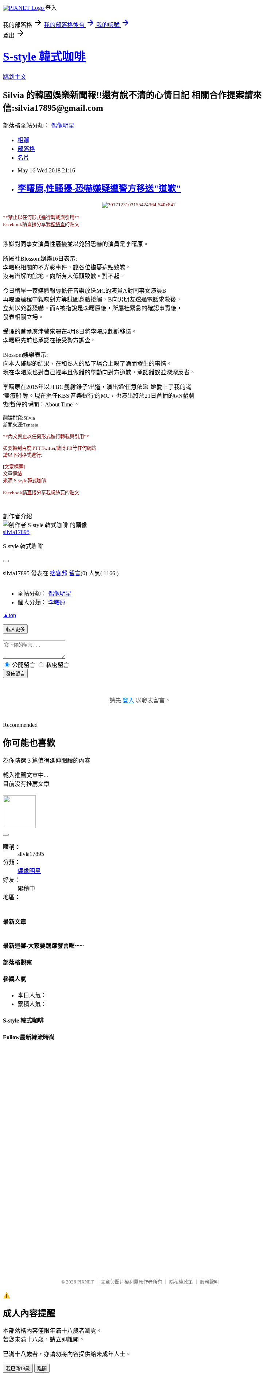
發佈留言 (15, 674)
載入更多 (15, 629)
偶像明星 (62, 125)
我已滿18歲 (18, 1368)
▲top (9, 615)
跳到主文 (14, 77)
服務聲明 (209, 1282)
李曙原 (57, 602)
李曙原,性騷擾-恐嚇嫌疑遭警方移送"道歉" (99, 188)
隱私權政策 (181, 1282)
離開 (42, 1368)
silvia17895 (16, 532)
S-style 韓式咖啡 (44, 56)
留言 (75, 573)
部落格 (26, 149)
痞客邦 (58, 573)
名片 (23, 158)
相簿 (23, 140)
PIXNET (85, 1282)
